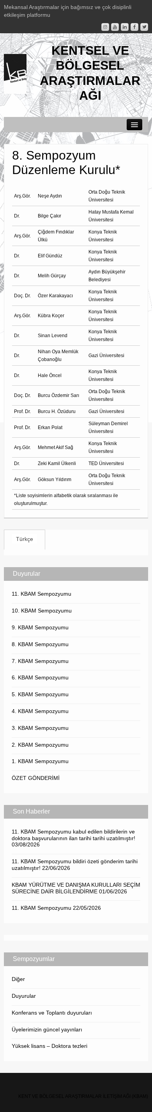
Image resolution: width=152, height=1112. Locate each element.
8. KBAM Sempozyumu (40, 644)
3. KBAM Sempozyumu (40, 728)
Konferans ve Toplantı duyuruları (52, 1013)
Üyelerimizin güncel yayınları (47, 1029)
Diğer (18, 979)
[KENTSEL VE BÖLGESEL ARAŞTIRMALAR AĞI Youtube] (115, 27)
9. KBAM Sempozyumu (40, 627)
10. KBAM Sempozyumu (42, 610)
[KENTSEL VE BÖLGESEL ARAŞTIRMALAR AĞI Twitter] (144, 27)
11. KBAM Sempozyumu (41, 594)
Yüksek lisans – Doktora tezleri (49, 1046)
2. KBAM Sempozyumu (40, 745)
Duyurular (24, 996)
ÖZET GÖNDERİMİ (36, 778)
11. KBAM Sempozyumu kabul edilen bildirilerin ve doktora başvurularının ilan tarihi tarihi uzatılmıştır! (73, 834)
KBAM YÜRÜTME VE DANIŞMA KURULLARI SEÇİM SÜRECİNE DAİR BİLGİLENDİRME (76, 888)
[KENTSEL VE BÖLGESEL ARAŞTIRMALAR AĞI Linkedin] (125, 27)
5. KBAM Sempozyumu (40, 694)
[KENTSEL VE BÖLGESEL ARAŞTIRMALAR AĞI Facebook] (134, 27)
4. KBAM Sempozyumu (40, 711)
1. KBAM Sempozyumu (40, 761)
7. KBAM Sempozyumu (40, 661)
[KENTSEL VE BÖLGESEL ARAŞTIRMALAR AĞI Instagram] (105, 27)
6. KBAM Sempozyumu (40, 677)
